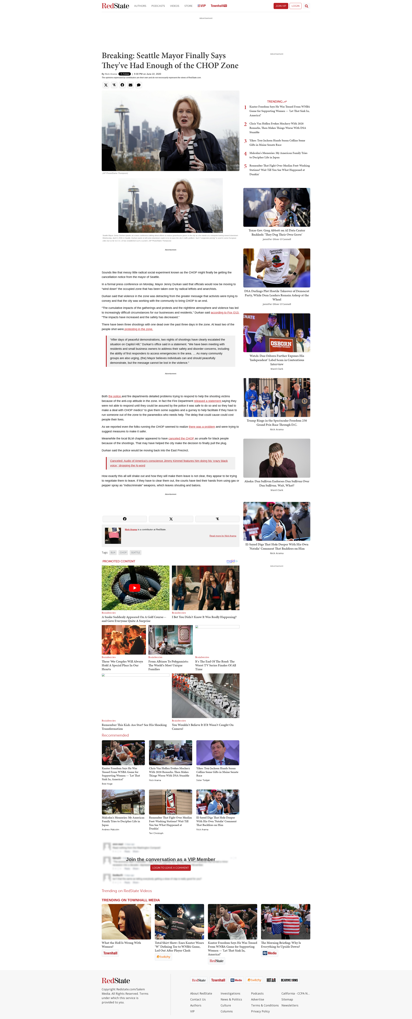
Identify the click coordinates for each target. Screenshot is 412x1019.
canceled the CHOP (182, 438)
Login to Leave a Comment (170, 867)
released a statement (208, 401)
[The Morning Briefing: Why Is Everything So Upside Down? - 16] (285, 921)
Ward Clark (277, 368)
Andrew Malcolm (110, 829)
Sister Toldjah (203, 780)
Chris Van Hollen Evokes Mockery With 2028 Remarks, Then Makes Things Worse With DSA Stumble (169, 771)
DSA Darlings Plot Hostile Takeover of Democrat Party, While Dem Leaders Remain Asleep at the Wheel (276, 295)
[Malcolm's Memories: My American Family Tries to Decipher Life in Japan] (123, 802)
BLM (113, 552)
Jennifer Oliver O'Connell (277, 239)
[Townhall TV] (218, 6)
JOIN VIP (281, 5)
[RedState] (115, 6)
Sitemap (287, 999)
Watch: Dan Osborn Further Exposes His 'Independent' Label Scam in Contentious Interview (276, 359)
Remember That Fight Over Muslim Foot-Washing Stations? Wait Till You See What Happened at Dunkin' (170, 822)
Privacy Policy (260, 1011)
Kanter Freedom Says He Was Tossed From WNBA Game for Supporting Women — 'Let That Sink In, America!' (121, 773)
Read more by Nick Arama (223, 535)
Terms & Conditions (265, 1005)
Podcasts (158, 5)
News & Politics (231, 999)
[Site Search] (306, 6)
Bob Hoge (107, 784)
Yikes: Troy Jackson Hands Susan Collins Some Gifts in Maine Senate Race (217, 771)
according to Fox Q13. (225, 312)
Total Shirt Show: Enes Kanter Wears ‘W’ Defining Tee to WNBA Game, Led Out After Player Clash (179, 946)
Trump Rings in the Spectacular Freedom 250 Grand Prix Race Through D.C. (277, 422)
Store (188, 5)
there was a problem (202, 426)
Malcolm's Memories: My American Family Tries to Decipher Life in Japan (123, 821)
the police (115, 396)
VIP (192, 1011)
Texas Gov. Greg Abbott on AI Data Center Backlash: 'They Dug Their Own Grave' (277, 232)
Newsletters (289, 1005)
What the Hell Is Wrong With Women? (121, 944)
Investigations (230, 993)
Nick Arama (111, 74)
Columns (227, 1011)
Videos (174, 5)
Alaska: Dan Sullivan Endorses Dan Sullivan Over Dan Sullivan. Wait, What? (276, 483)
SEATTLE (135, 552)
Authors (140, 5)
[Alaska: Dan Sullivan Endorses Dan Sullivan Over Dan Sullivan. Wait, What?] (276, 458)
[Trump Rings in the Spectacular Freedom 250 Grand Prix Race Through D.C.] (276, 397)
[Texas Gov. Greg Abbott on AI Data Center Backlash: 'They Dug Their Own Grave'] (276, 207)
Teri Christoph (156, 833)
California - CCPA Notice (295, 993)
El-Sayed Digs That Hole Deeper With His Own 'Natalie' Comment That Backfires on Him (216, 821)
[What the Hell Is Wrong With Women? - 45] (126, 921)
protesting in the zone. (138, 329)
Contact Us (198, 999)
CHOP (123, 552)
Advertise (257, 999)
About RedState (201, 993)
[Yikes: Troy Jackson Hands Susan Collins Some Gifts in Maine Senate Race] (217, 752)
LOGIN (296, 5)
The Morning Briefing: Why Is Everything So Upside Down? (281, 944)
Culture (226, 1005)
